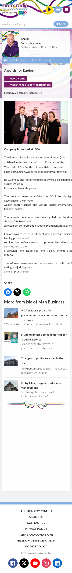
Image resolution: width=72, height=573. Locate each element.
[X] (24, 563)
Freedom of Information (36, 540)
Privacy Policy (36, 528)
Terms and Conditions (36, 534)
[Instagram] (46, 563)
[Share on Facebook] (8, 292)
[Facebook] (13, 563)
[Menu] (66, 9)
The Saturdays (16, 60)
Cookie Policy (36, 546)
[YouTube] (35, 563)
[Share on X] (17, 292)
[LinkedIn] (57, 563)
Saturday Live (31, 43)
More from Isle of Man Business (30, 84)
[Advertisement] (36, 448)
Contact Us (36, 522)
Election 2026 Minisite (36, 510)
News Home (17, 78)
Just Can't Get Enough (39, 60)
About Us (36, 516)
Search (61, 24)
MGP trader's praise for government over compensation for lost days (44, 315)
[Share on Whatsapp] (27, 292)
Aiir (49, 553)
